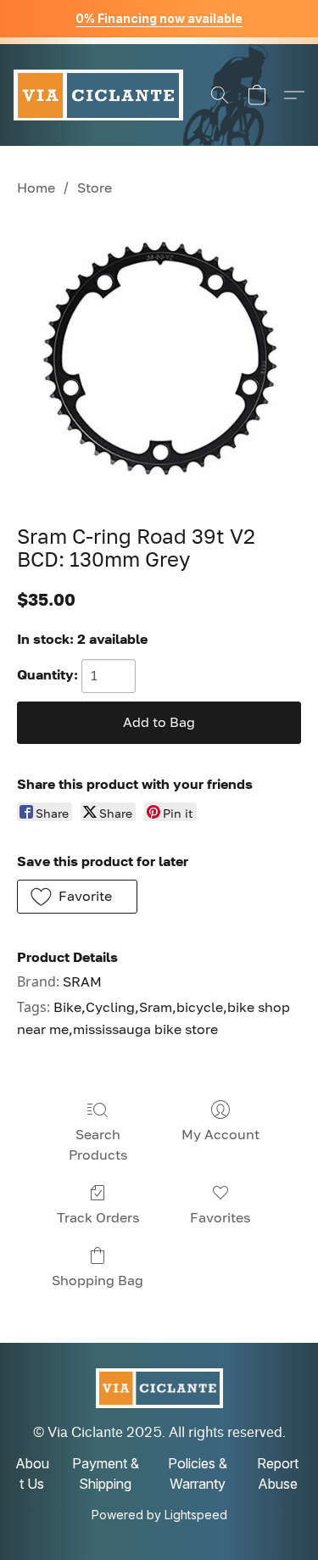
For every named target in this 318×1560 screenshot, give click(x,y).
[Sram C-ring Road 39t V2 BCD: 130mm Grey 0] (159, 357)
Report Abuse (277, 1473)
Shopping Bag (97, 1280)
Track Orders (98, 1217)
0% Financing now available (159, 18)
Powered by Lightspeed (159, 1514)
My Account (220, 1134)
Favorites (220, 1217)
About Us (32, 1473)
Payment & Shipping (105, 1473)
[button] (98, 95)
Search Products (98, 1144)
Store (94, 187)
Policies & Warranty (197, 1473)
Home (36, 187)
